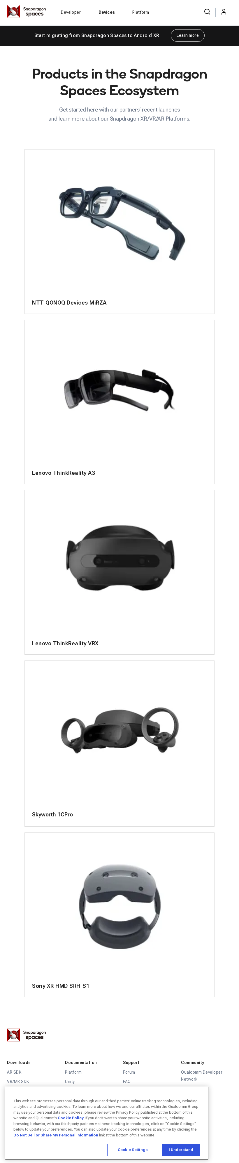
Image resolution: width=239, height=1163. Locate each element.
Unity (70, 1081)
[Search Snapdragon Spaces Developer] (207, 12)
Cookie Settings (133, 1150)
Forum (129, 1072)
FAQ (127, 1081)
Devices (107, 12)
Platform (140, 12)
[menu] (224, 12)
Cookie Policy (71, 1118)
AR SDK (14, 1072)
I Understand (181, 1150)
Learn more (188, 35)
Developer (71, 12)
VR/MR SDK (18, 1081)
